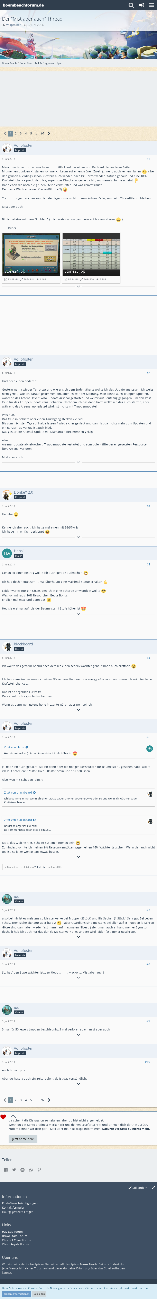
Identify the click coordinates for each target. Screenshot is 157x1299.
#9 (148, 1021)
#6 (148, 737)
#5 (148, 657)
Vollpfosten (40, 867)
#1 (148, 159)
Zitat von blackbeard (18, 792)
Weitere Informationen (16, 1294)
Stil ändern (140, 1188)
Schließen (39, 1294)
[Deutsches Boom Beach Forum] (23, 5)
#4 (148, 564)
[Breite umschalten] (153, 1188)
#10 (147, 1062)
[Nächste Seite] (49, 134)
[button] (152, 5)
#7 (148, 910)
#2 (148, 373)
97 (42, 133)
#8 (148, 964)
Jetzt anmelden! (23, 1139)
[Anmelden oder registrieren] (141, 5)
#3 (148, 506)
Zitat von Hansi (14, 747)
